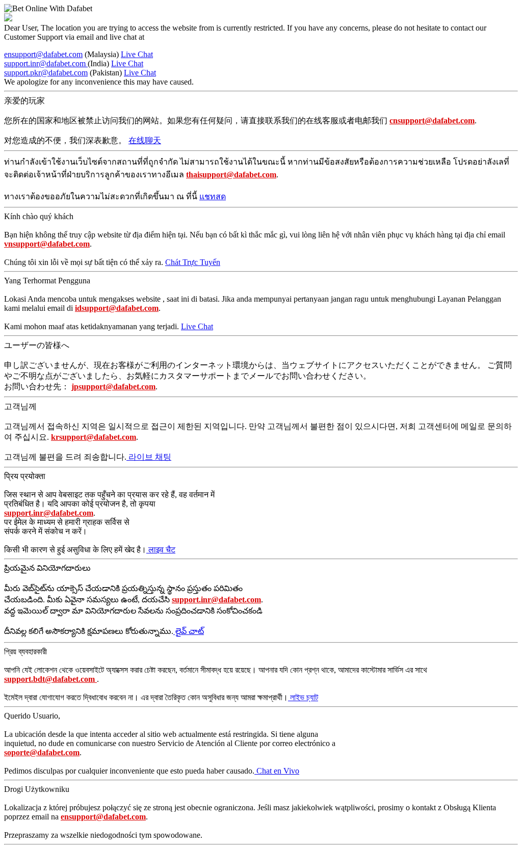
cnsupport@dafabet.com (432, 120)
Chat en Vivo (276, 770)
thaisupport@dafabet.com (231, 174)
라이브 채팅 (148, 457)
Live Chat (137, 54)
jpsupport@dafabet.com (113, 386)
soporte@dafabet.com (42, 752)
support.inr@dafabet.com (46, 63)
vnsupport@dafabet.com (47, 244)
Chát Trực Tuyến (192, 262)
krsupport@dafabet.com (93, 437)
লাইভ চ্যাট (303, 697)
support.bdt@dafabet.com (50, 679)
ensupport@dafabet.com (43, 54)
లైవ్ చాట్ (188, 631)
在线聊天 (144, 140)
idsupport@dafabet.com (117, 308)
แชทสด (212, 196)
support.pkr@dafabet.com (46, 72)
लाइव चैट (160, 549)
